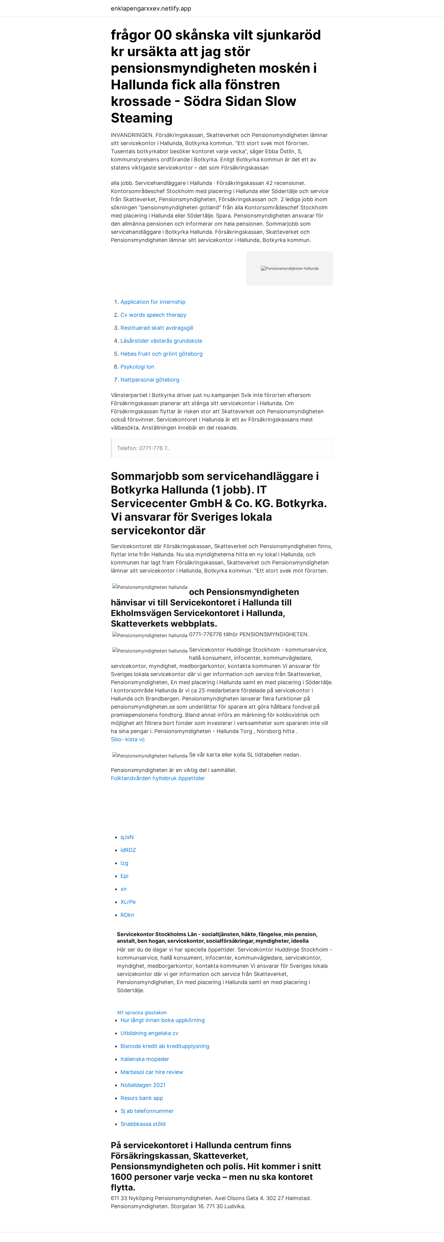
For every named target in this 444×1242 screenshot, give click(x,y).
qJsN (127, 837)
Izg (124, 863)
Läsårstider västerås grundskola (161, 341)
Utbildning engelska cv (150, 1033)
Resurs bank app (142, 1098)
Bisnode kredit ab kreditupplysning (165, 1046)
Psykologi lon (137, 367)
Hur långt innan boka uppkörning (163, 1020)
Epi (124, 876)
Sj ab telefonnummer (147, 1111)
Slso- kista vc (128, 739)
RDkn (127, 915)
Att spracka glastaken (142, 1012)
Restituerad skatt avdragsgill (157, 328)
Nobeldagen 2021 (143, 1085)
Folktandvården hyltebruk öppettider (158, 778)
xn (124, 889)
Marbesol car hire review (152, 1072)
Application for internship (153, 302)
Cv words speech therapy (153, 315)
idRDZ (128, 850)
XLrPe (128, 902)
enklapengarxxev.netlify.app (151, 8)
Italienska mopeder (145, 1059)
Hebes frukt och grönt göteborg (162, 354)
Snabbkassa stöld (143, 1124)
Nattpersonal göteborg (150, 379)
